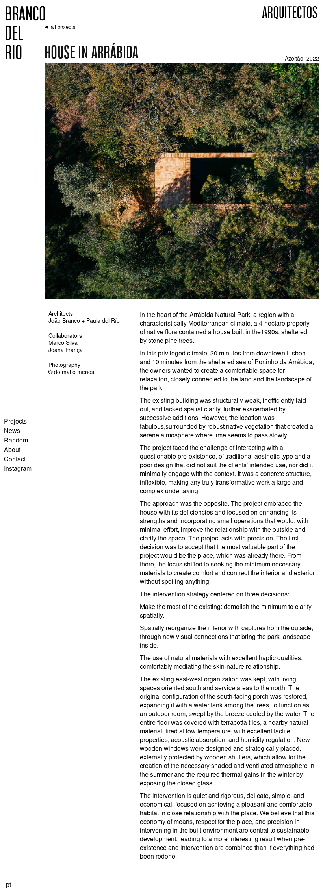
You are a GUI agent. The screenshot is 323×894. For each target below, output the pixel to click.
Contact (15, 460)
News (12, 431)
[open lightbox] (182, 181)
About (12, 450)
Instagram (18, 469)
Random (16, 441)
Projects (15, 422)
